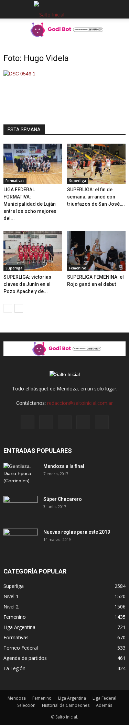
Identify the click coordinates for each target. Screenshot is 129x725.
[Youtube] (102, 422)
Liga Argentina (19, 627)
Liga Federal (104, 698)
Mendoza (17, 698)
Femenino (77, 268)
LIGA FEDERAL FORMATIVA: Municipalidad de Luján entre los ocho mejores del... (29, 204)
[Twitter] (83, 422)
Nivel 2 (11, 606)
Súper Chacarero (62, 499)
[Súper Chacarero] (20, 508)
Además (104, 705)
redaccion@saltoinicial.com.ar (80, 403)
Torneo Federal (20, 647)
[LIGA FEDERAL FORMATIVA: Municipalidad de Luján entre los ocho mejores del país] (32, 164)
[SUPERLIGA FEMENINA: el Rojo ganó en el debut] (96, 251)
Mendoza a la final (63, 466)
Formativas (15, 180)
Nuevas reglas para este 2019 (76, 532)
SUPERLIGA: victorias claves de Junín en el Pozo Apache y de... (27, 284)
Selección (26, 705)
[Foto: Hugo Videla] (19, 73)
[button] (119, 9)
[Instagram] (46, 422)
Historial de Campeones (65, 705)
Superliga (77, 180)
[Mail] (65, 422)
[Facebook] (27, 422)
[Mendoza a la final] (20, 475)
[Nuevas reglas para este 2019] (20, 541)
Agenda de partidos (25, 658)
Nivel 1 (11, 596)
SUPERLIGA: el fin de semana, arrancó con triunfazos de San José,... (96, 197)
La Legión (14, 668)
